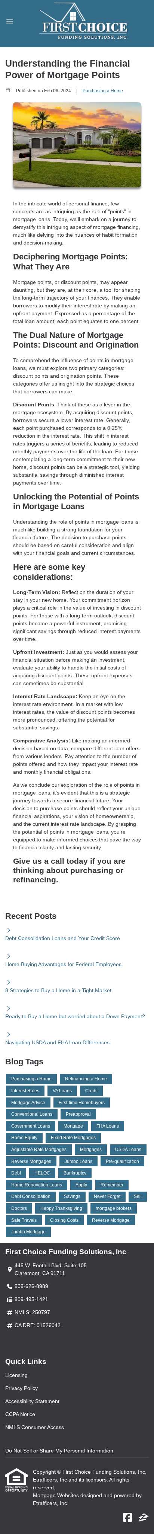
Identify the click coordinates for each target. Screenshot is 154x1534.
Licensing (16, 1375)
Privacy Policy (21, 1388)
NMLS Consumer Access (34, 1427)
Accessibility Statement (32, 1401)
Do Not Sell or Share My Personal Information (59, 1451)
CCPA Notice (20, 1414)
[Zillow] (143, 1518)
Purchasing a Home (103, 90)
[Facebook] (127, 1518)
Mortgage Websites (56, 1495)
